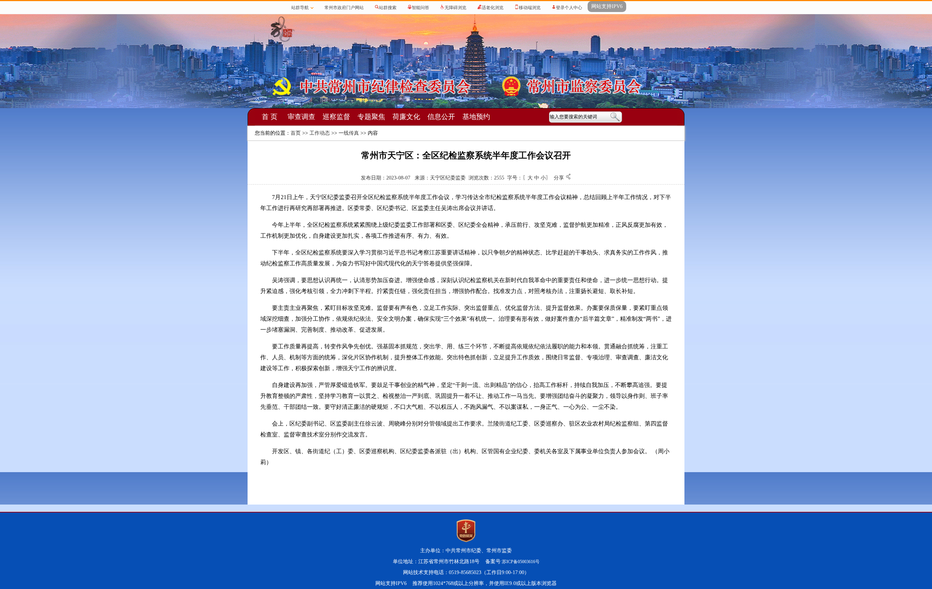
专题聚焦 (371, 116)
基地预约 (476, 116)
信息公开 (441, 116)
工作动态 (319, 133)
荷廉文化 (406, 116)
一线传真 (349, 133)
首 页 (269, 116)
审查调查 (301, 116)
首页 (296, 133)
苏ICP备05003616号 (521, 561)
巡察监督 (336, 116)
